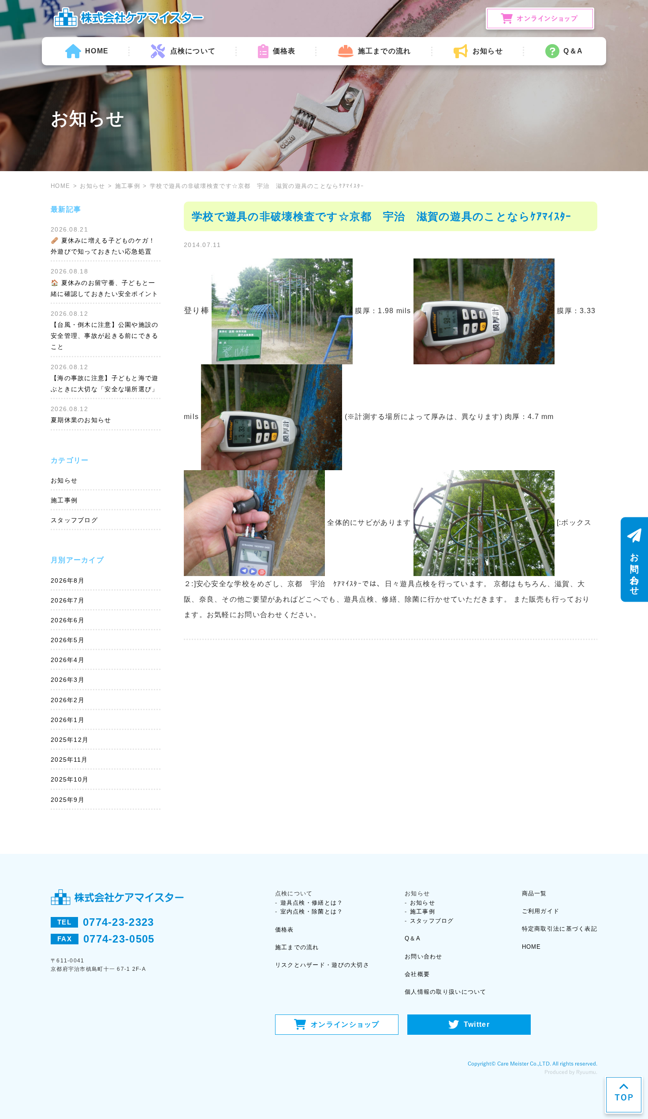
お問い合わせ (424, 956)
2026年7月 (68, 600)
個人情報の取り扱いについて (446, 991)
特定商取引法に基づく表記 (559, 928)
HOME (96, 51)
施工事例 (127, 186)
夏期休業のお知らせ (81, 419)
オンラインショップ (345, 1024)
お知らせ (92, 186)
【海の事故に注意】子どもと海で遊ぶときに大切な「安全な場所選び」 (104, 383)
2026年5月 (68, 640)
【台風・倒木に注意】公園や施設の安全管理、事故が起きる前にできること (104, 335)
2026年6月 (68, 620)
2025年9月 (68, 799)
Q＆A (573, 51)
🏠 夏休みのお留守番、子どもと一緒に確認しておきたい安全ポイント (104, 288)
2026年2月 (68, 700)
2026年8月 (68, 580)
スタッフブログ (74, 520)
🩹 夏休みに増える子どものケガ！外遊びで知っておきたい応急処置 (103, 246)
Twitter (477, 1024)
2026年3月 (68, 679)
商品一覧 (534, 893)
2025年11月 (69, 759)
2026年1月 (68, 719)
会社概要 (417, 974)
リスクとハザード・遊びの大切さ (322, 965)
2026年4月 (68, 659)
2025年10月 (70, 779)
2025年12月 (70, 739)
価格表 (284, 51)
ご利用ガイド (541, 911)
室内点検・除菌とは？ (311, 911)
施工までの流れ (384, 51)
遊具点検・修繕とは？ (311, 902)
